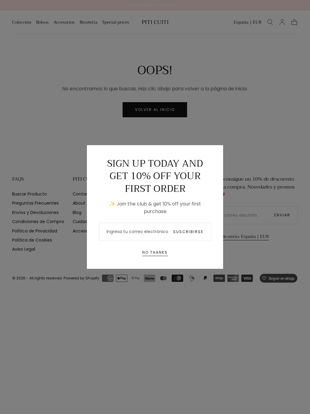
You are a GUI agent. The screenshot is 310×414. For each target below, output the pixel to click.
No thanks (155, 252)
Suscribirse (188, 231)
